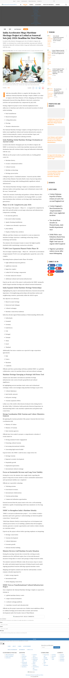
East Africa (24, 666)
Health (36, 17)
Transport (36, 22)
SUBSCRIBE (56, 647)
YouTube (62, 657)
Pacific (23, 654)
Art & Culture (35, 8)
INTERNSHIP (22, 649)
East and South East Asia (24, 659)
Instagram (62, 659)
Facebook (52, 265)
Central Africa (25, 665)
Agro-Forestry (36, 6)
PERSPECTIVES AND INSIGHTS (48, 4)
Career (18, 1)
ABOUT (14, 646)
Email (1, 626)
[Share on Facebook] (33, 88)
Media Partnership (32, 1)
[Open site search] (66, 4)
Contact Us (39, 1)
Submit (34, 639)
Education (36, 12)
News (10, 29)
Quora (59, 268)
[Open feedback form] (3, 644)
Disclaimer (28, 675)
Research (54, 656)
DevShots (54, 654)
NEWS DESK (25, 4)
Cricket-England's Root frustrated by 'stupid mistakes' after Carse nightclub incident (57, 210)
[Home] (21, 4)
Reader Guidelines (9, 656)
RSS (51, 274)
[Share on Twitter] (36, 88)
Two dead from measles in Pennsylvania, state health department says (56, 225)
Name (1, 622)
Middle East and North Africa (35, 661)
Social (36, 19)
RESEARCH (31, 4)
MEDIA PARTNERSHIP (12, 649)
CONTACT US (30, 649)
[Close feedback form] (68, 618)
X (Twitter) (62, 656)
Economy (36, 10)
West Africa (35, 657)
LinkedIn (52, 268)
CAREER (19, 646)
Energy (36, 13)
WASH (36, 24)
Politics (36, 14)
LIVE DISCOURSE (38, 4)
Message (2, 630)
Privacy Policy (40, 675)
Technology (36, 9)
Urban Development (36, 23)
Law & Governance (35, 15)
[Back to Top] (1, 643)
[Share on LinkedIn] (40, 88)
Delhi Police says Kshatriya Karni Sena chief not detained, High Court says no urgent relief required (57, 239)
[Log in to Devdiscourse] (54, 1)
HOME (9, 646)
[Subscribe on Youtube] (43, 88)
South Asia (24, 656)
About (14, 1)
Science (36, 18)
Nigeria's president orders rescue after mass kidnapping (56, 251)
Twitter (59, 265)
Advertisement (24, 1)
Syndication (8, 657)
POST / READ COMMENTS (27, 616)
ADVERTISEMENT (27, 646)
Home (5, 29)
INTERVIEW (58, 4)
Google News (60, 271)
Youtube (52, 271)
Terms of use (34, 675)
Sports (36, 21)
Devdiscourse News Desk (8, 50)
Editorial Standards (10, 654)
